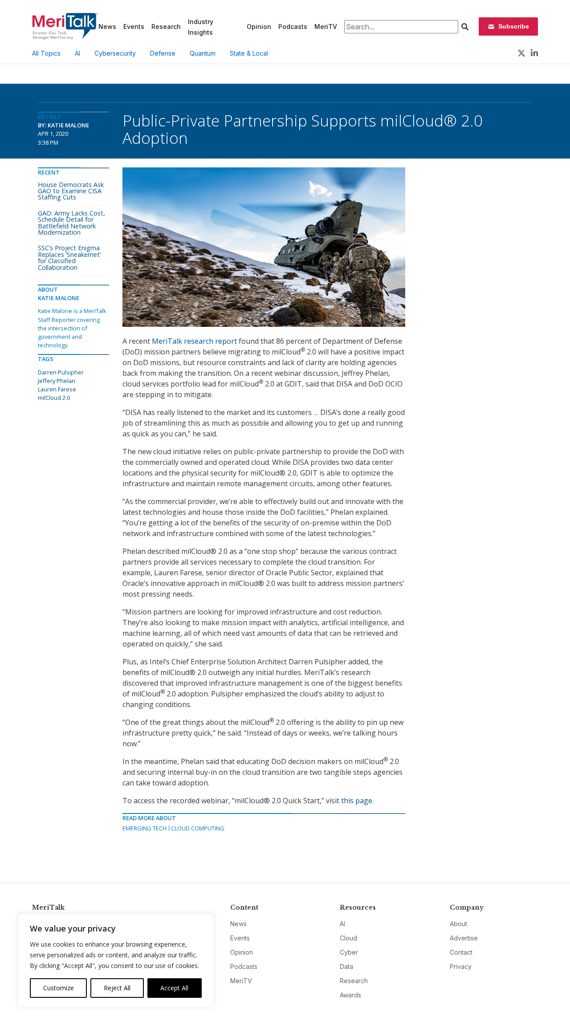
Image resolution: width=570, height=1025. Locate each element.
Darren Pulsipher (61, 372)
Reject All (117, 988)
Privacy (461, 966)
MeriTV (325, 26)
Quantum (203, 53)
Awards (350, 995)
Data (346, 966)
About (458, 923)
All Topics (46, 53)
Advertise (464, 938)
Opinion (259, 26)
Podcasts (292, 26)
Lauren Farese (57, 389)
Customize (58, 988)
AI (77, 53)
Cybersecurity (115, 53)
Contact (461, 952)
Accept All (174, 988)
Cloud (348, 938)
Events (133, 26)
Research (166, 26)
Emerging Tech (144, 828)
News (107, 26)
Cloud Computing (197, 828)
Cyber (349, 952)
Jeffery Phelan (56, 381)
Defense (162, 53)
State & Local (249, 53)
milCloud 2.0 (54, 398)
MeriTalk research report (194, 341)
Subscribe (513, 26)
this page (356, 800)
